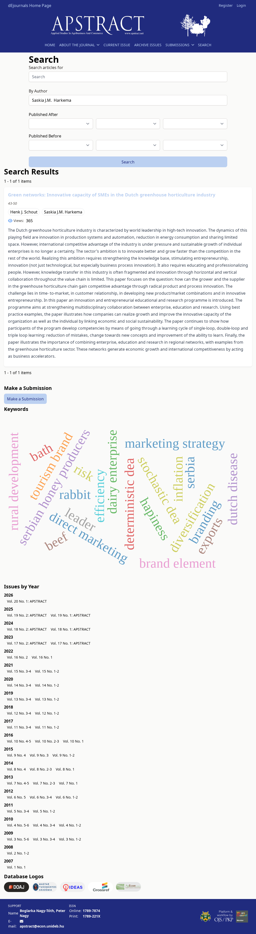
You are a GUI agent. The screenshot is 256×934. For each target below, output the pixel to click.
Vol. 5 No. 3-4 (18, 811)
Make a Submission (25, 398)
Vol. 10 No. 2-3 (47, 741)
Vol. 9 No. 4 (16, 755)
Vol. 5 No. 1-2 (44, 811)
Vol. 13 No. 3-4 (19, 699)
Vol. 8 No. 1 (65, 769)
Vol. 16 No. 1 (42, 657)
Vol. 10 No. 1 (73, 741)
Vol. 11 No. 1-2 (47, 727)
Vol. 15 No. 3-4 (19, 671)
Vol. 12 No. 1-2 (47, 713)
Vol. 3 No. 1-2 (70, 839)
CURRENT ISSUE (117, 44)
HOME (50, 44)
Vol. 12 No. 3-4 (19, 713)
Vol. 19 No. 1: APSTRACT (70, 615)
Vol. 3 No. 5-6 (18, 839)
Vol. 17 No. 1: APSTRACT (70, 643)
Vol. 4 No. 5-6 (18, 825)
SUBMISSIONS (178, 44)
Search (128, 162)
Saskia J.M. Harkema (63, 212)
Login (241, 5)
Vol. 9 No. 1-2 (63, 755)
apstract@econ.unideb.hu (42, 926)
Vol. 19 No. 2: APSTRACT (27, 615)
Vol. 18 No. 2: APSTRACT (27, 629)
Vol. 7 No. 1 (68, 783)
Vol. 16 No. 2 (17, 657)
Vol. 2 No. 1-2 (18, 853)
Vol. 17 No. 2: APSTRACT (27, 643)
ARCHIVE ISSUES (148, 44)
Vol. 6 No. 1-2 (67, 797)
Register (226, 5)
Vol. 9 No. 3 (39, 755)
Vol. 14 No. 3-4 (19, 685)
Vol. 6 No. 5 (16, 797)
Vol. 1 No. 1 (16, 867)
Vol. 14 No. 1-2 (47, 685)
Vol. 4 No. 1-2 (70, 825)
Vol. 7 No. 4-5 (18, 783)
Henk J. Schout (24, 212)
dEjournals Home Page (29, 5)
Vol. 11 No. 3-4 (19, 727)
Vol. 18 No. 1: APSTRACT (70, 629)
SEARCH (204, 44)
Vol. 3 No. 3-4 (44, 839)
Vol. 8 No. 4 (16, 769)
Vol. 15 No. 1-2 (47, 671)
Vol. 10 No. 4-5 (19, 741)
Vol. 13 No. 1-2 (47, 699)
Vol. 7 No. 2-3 (44, 783)
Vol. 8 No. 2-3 (41, 769)
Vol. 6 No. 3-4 (41, 797)
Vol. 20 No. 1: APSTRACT (27, 601)
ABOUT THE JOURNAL (77, 44)
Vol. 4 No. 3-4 (44, 825)
